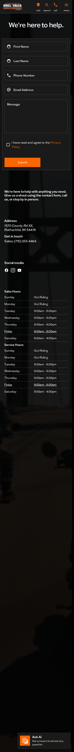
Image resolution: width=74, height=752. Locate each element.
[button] (38, 6)
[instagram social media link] (13, 270)
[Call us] (55, 4)
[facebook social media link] (6, 270)
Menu (66, 10)
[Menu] (66, 5)
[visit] (38, 4)
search (46, 10)
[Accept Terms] (8, 144)
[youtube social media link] (19, 270)
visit (38, 10)
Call (55, 10)
